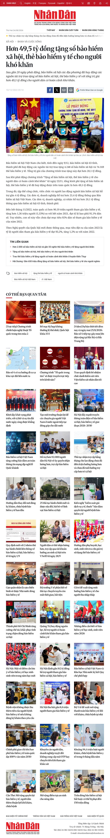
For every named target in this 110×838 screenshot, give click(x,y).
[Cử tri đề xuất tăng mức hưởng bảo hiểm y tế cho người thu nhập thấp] (89, 573)
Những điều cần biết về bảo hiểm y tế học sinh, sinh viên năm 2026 (88, 630)
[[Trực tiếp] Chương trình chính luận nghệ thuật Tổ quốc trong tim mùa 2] (21, 312)
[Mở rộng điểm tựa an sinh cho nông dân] (55, 781)
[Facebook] (50, 90)
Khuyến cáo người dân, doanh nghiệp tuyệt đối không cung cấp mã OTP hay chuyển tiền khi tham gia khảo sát (54, 756)
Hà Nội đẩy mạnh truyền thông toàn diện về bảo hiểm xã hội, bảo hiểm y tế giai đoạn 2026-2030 (88, 420)
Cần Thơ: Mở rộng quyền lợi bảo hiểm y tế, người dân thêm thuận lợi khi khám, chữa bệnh (20, 801)
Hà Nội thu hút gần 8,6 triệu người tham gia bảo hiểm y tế (55, 709)
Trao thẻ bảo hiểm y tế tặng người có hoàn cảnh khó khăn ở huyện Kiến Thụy (49, 256)
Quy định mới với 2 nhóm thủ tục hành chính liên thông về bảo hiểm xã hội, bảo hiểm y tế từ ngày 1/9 (21, 551)
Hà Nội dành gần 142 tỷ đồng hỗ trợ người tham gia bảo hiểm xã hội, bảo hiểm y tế (54, 672)
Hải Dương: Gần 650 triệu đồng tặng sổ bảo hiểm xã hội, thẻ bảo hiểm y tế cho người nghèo (56, 261)
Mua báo (83, 3)
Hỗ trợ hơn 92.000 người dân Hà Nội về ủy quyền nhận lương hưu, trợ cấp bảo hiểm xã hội (55, 462)
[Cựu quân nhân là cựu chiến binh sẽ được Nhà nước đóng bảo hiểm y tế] (21, 573)
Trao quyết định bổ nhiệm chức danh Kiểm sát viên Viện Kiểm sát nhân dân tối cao (88, 378)
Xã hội (10, 41)
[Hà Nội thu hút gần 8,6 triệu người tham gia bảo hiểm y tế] (55, 693)
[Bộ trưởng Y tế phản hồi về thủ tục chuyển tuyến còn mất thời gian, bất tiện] (55, 573)
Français (42, 3)
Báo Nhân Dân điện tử (55, 17)
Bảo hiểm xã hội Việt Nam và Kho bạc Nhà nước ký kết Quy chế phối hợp (89, 672)
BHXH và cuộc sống (30, 41)
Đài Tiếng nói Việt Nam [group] (71, 816)
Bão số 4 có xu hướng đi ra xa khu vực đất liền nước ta (21, 374)
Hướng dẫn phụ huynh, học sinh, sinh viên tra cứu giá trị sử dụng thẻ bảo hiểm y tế (88, 549)
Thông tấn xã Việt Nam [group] (44, 816)
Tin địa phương (94, 3)
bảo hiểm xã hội (20, 273)
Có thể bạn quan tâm (26, 294)
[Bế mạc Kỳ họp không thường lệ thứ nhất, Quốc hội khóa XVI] (55, 312)
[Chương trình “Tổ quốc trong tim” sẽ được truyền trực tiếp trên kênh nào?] (55, 358)
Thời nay (51, 30)
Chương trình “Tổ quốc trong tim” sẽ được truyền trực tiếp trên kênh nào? (55, 376)
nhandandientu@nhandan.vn (90, 833)
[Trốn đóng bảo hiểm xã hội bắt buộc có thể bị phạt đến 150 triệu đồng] (89, 781)
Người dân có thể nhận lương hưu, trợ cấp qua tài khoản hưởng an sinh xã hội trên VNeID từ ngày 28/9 (54, 551)
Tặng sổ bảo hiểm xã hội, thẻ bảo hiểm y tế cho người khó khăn (43, 251)
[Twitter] (57, 90)
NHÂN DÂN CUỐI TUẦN (68, 30)
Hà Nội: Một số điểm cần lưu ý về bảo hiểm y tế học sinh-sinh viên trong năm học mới (20, 672)
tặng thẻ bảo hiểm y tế (42, 273)
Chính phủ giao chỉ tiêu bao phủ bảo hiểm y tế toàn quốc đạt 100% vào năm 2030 (20, 753)
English (28, 3)
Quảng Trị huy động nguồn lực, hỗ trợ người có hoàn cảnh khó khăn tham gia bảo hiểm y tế (54, 632)
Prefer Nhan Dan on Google (91, 90)
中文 (34, 3)
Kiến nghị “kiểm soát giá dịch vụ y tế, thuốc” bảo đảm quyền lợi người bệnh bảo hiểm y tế (88, 508)
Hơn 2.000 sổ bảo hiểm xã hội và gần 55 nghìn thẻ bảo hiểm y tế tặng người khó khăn (53, 247)
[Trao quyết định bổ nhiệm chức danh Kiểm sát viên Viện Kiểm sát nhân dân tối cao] (89, 358)
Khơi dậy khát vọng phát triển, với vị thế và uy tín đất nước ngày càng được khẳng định (20, 420)
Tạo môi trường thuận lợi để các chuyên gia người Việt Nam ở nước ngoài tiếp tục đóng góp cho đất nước (54, 420)
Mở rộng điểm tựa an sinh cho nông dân (53, 797)
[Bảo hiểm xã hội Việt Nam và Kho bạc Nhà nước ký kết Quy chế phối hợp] (89, 654)
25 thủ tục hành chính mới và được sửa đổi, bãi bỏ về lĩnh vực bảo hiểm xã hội (54, 506)
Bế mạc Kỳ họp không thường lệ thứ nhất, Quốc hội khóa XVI (54, 330)
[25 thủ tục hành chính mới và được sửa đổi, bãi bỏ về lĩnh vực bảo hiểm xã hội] (55, 488)
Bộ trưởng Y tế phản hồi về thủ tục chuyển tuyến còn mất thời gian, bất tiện (53, 591)
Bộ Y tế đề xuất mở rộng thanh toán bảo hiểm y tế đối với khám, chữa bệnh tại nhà (88, 711)
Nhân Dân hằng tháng (93, 30)
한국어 (69, 3)
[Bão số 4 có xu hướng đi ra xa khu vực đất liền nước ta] (21, 358)
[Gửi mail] (64, 90)
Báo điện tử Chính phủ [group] (17, 816)
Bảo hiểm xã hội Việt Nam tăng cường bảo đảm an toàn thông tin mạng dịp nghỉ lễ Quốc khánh (20, 462)
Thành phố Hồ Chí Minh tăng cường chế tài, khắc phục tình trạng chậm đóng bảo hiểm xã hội (21, 632)
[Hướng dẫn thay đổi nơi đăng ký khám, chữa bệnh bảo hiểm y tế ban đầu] (21, 488)
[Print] (71, 90)
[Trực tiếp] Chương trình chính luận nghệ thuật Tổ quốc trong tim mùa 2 (19, 330)
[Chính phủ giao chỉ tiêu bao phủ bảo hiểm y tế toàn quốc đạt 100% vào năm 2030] (21, 735)
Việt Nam (48, 279)
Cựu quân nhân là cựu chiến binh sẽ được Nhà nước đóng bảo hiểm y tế (20, 591)
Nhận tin (100, 3)
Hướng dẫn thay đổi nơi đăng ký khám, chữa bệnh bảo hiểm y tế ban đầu (21, 506)
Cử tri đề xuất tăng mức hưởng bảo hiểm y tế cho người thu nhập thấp (86, 591)
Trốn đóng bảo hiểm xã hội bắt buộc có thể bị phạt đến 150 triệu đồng (88, 799)
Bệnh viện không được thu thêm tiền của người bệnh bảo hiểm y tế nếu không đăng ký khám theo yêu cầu (20, 713)
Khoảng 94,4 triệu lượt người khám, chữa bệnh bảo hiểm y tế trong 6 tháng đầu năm (89, 753)
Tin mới (88, 3)
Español (60, 3)
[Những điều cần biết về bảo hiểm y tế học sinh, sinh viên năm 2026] (89, 612)
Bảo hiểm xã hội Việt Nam (24, 279)
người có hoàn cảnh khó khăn (70, 273)
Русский (51, 3)
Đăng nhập (107, 3)
